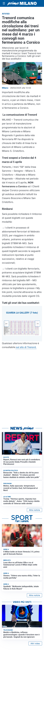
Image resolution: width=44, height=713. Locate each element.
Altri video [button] (35, 643)
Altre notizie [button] (34, 510)
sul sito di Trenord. (26, 347)
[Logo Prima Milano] (22, 3)
